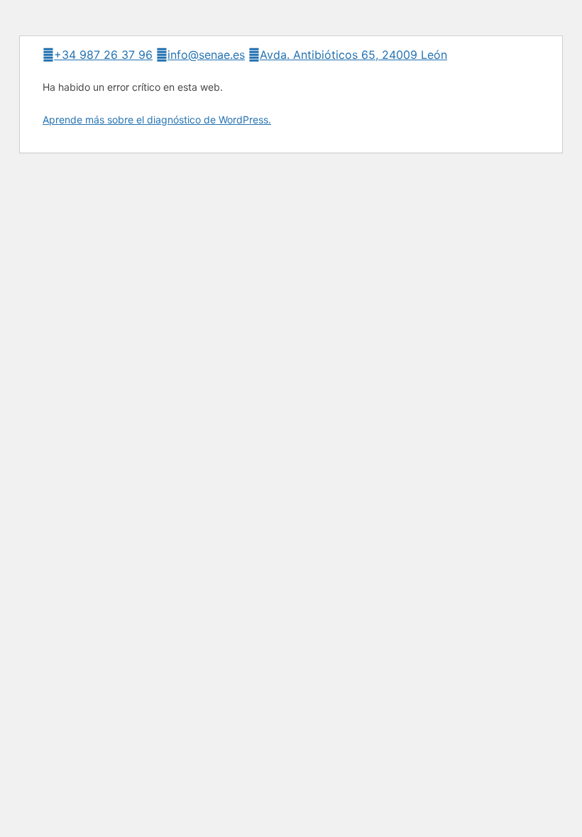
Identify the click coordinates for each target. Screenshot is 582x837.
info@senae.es (206, 55)
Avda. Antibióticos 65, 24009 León (353, 55)
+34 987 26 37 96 (103, 55)
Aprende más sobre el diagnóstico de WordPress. (157, 119)
